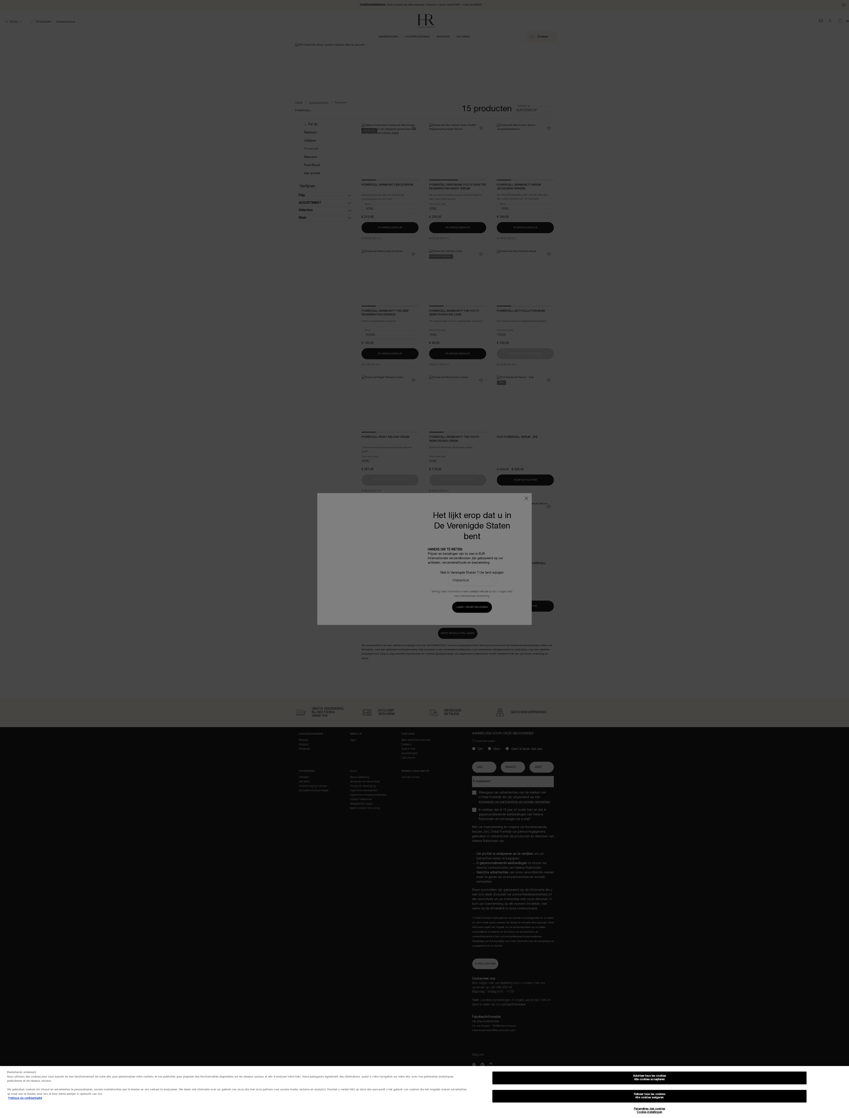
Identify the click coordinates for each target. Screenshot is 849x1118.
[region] (424, 1092)
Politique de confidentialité (25, 1098)
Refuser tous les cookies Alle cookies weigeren (649, 1096)
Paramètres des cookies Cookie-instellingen (649, 1111)
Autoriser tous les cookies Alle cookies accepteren (649, 1078)
